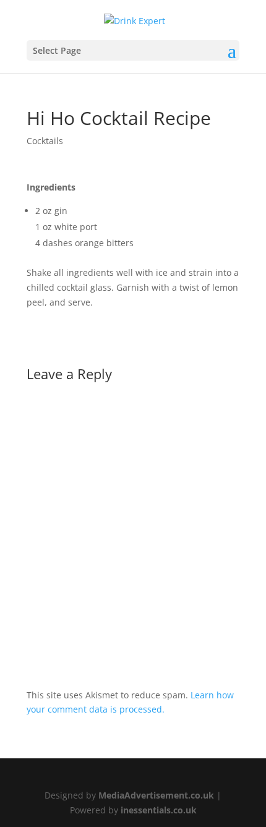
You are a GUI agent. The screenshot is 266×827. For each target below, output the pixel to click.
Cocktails (45, 141)
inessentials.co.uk (159, 810)
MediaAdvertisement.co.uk (156, 795)
